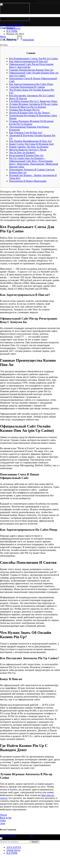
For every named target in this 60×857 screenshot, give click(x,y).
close (2, 823)
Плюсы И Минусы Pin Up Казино (27, 107)
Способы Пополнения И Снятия (27, 87)
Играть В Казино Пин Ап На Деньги (29, 112)
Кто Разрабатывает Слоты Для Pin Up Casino (33, 58)
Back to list (5, 817)
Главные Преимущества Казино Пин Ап (31, 70)
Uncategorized (16, 24)
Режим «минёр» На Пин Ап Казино (28, 146)
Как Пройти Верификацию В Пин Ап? (30, 141)
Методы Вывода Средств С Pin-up (27, 149)
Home (3, 24)
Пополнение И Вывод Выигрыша (27, 181)
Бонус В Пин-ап (18, 98)
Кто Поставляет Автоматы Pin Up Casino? (32, 95)
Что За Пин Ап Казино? (22, 152)
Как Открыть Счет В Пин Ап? (25, 132)
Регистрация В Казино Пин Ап (26, 155)
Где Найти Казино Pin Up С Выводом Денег (33, 101)
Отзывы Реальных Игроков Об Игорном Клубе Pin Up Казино (31, 122)
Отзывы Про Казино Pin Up (24, 109)
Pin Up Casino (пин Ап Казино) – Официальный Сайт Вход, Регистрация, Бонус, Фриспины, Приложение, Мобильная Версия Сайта (33, 162)
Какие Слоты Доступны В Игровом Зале (31, 144)
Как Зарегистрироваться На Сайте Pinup (31, 84)
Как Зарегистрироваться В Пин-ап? (28, 61)
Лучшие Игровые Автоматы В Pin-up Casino (33, 104)
